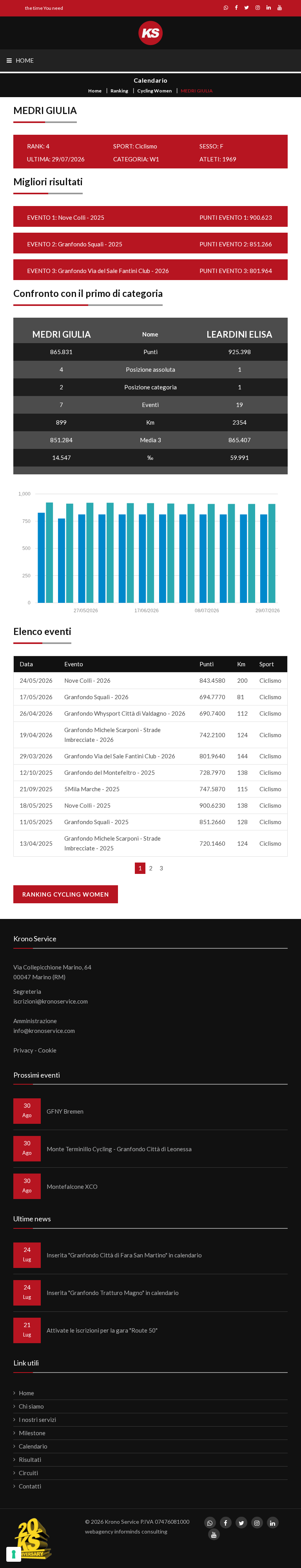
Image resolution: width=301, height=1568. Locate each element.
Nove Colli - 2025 (81, 217)
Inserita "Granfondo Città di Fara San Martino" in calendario (124, 1255)
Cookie (47, 1050)
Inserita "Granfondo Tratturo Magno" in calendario (113, 1292)
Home (95, 91)
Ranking (119, 91)
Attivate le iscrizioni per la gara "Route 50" (102, 1330)
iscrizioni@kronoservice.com (50, 1001)
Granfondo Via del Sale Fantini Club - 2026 (113, 270)
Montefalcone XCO (72, 1186)
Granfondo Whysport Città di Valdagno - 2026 (124, 713)
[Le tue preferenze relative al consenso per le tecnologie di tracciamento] (13, 1554)
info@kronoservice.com (44, 1030)
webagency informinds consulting (126, 1531)
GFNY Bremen (65, 1111)
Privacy (23, 1050)
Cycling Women (154, 91)
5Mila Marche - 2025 (92, 788)
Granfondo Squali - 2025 (90, 244)
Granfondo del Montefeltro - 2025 (109, 772)
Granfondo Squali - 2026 (96, 696)
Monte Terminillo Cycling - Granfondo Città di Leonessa (119, 1148)
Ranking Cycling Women (65, 894)
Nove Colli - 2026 (87, 680)
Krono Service (122, 1521)
